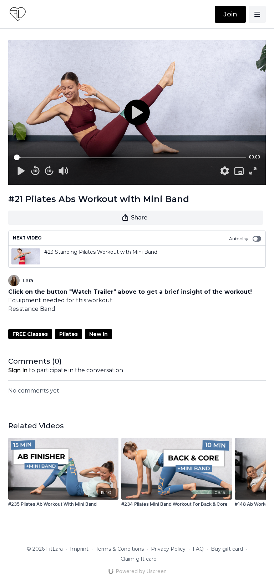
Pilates (68, 334)
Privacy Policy (168, 549)
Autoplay (238, 238)
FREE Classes (30, 334)
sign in (17, 370)
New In (98, 334)
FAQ (198, 549)
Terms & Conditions (120, 549)
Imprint (79, 549)
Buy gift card (227, 549)
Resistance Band (31, 308)
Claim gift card (139, 559)
